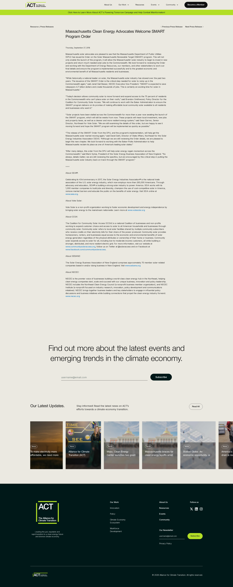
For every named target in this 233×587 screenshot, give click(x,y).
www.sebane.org (133, 265)
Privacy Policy (165, 543)
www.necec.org (73, 296)
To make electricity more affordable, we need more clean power (44, 454)
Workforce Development (116, 530)
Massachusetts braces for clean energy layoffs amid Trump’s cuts (159, 454)
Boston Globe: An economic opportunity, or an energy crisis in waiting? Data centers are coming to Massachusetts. (197, 454)
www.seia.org (72, 194)
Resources (139, 5)
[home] (35, 5)
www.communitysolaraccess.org (80, 246)
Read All (196, 406)
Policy (112, 514)
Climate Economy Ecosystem (117, 521)
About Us (108, 5)
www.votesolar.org (136, 210)
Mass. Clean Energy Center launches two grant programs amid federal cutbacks (121, 454)
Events (162, 514)
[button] (124, 5)
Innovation (114, 508)
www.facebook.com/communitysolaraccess (86, 249)
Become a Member (195, 5)
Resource (34, 27)
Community (164, 519)
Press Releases (47, 27)
